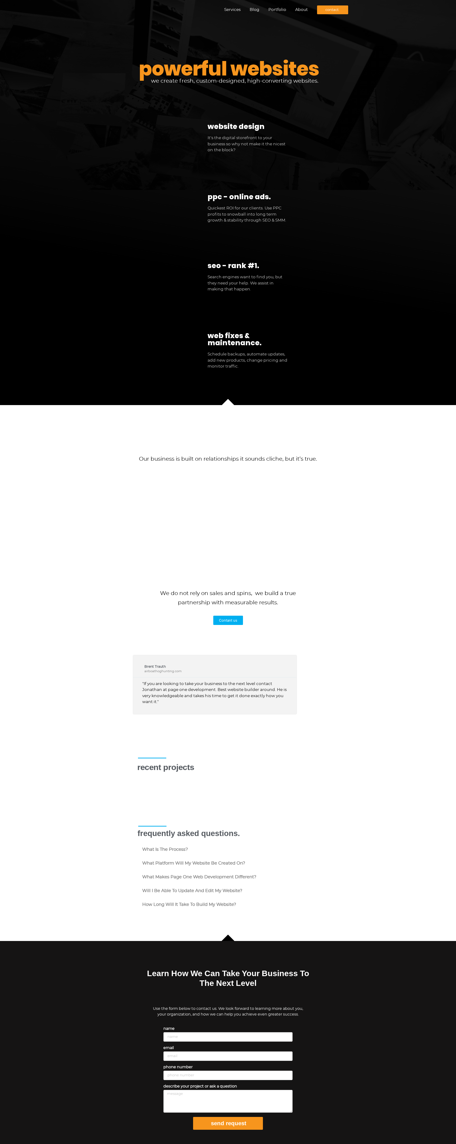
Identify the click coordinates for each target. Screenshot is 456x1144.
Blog (254, 10)
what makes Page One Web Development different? (199, 877)
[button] (228, 849)
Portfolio (277, 10)
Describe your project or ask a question (200, 1086)
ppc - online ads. (239, 197)
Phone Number (178, 1067)
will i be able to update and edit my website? (192, 891)
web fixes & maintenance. (234, 339)
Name (169, 1029)
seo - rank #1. (233, 265)
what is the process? (165, 849)
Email (168, 1048)
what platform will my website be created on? (193, 863)
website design (236, 126)
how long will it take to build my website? (189, 905)
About (301, 10)
